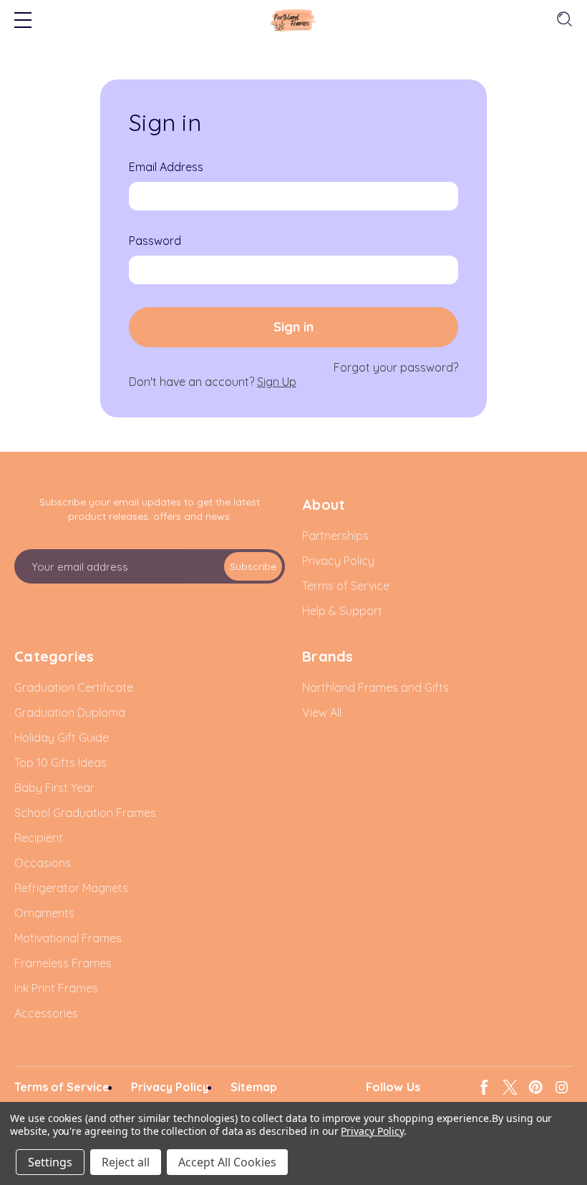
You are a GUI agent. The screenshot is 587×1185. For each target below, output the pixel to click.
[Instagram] (561, 1087)
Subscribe (253, 566)
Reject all (126, 1162)
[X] (510, 1087)
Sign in (293, 327)
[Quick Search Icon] (563, 19)
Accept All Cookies (227, 1162)
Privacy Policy (372, 1131)
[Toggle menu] (22, 21)
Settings (50, 1162)
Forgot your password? (396, 367)
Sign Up (276, 381)
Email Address (166, 167)
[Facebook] (484, 1087)
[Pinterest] (535, 1087)
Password (155, 240)
